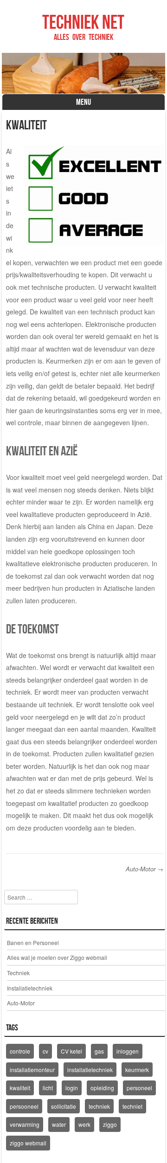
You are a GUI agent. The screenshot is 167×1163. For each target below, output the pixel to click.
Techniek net (83, 21)
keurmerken (142, 373)
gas (99, 1051)
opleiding (102, 1088)
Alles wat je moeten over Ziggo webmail (57, 957)
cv (45, 1051)
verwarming (24, 1124)
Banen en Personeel (33, 942)
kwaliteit (20, 1088)
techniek (99, 1106)
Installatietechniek (29, 988)
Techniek (18, 973)
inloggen (127, 1051)
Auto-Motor (144, 868)
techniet (132, 1106)
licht (48, 1088)
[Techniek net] (84, 73)
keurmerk (137, 1070)
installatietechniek (90, 1070)
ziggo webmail (28, 1143)
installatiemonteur (32, 1070)
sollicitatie (63, 1106)
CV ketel (71, 1051)
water (59, 1124)
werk (84, 1124)
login (71, 1088)
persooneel (24, 1106)
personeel (139, 1088)
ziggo (110, 1124)
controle (20, 1051)
